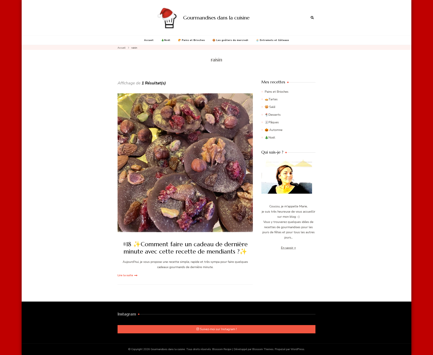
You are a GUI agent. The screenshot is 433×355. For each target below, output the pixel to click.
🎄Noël (165, 40)
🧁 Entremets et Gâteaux (272, 40)
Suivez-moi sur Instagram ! (218, 329)
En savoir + (288, 248)
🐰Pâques (272, 122)
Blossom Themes (263, 349)
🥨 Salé (270, 107)
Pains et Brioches (276, 92)
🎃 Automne (273, 130)
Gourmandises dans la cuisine (216, 18)
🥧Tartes (271, 99)
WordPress (297, 349)
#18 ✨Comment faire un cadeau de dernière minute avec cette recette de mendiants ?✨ (185, 248)
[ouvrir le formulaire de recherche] (312, 17)
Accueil (149, 40)
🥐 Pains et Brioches (191, 40)
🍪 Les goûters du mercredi (230, 40)
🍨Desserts (273, 115)
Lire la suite (125, 275)
